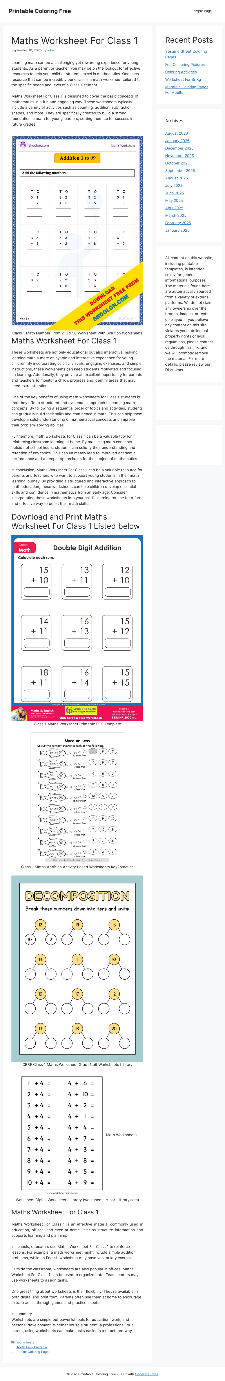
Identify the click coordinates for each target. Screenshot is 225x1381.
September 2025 (180, 170)
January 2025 (177, 230)
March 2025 (175, 215)
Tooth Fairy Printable (31, 1347)
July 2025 (173, 185)
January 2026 (177, 141)
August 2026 (176, 133)
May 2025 (174, 200)
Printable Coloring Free (40, 11)
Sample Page (201, 11)
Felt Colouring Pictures (185, 64)
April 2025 (174, 208)
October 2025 (177, 163)
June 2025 (174, 193)
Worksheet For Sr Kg (183, 79)
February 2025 (178, 223)
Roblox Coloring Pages (33, 1352)
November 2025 (179, 155)
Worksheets (25, 1342)
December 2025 (179, 148)
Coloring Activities (181, 72)
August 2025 (176, 178)
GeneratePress (146, 1374)
